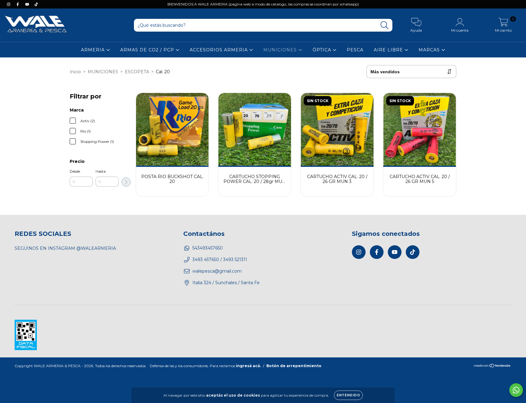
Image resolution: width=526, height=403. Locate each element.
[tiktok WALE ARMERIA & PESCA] (36, 4)
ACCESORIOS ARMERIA (219, 50)
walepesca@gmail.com (217, 271)
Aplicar (126, 182)
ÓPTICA (323, 50)
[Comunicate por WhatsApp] (516, 390)
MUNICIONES (280, 50)
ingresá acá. (248, 365)
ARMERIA (93, 50)
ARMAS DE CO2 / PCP (148, 50)
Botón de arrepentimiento (293, 365)
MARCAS (430, 50)
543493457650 (207, 248)
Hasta (101, 171)
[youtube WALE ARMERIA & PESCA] (27, 4)
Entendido (348, 395)
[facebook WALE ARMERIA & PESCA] (18, 4)
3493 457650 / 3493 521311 (219, 259)
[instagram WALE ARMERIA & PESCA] (9, 4)
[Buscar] (384, 25)
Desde (75, 171)
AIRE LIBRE (389, 50)
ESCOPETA (137, 71)
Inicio (75, 71)
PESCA (355, 50)
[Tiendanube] (492, 366)
